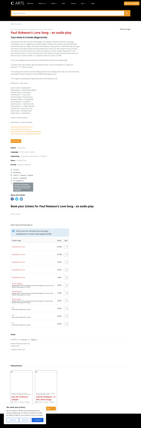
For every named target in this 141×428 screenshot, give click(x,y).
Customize (12, 420)
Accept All (38, 420)
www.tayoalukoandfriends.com (22, 127)
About (53, 3)
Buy (63, 3)
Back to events (16, 24)
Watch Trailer (16, 141)
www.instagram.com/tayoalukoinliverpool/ (26, 134)
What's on (41, 3)
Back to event (15, 214)
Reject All (25, 420)
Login (92, 3)
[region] (25, 414)
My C (82, 3)
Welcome (30, 3)
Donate (73, 3)
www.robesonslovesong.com (21, 129)
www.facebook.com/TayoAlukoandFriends (26, 131)
